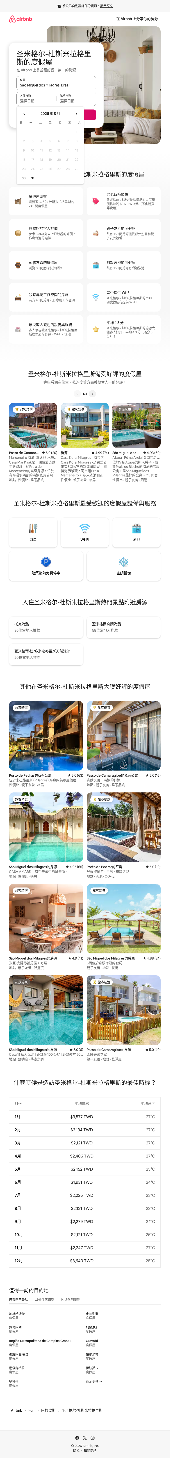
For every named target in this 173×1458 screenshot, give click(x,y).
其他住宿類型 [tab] (44, 1300)
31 (32, 178)
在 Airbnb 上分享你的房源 (137, 18)
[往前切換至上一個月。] (24, 113)
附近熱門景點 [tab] (70, 1300)
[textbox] (36, 101)
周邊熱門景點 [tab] (18, 1300)
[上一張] (77, 393)
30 (24, 178)
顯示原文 (106, 6)
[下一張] (92, 393)
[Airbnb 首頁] (20, 19)
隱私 (76, 1450)
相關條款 (90, 1450)
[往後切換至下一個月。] (76, 113)
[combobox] (56, 85)
